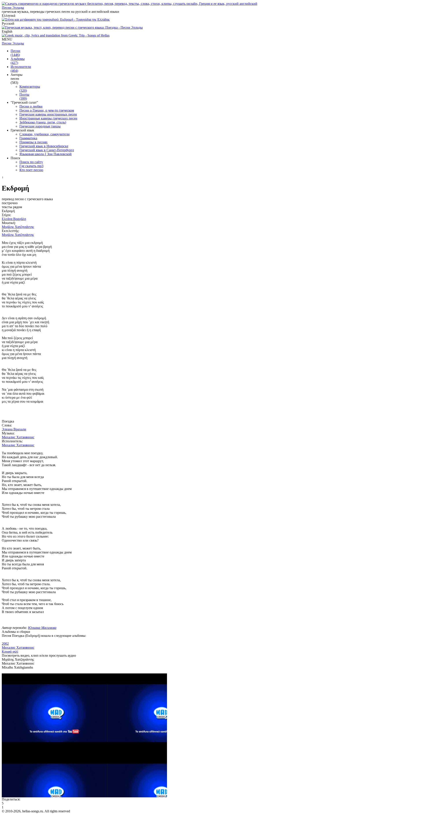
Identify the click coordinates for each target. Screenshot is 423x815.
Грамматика (28, 138)
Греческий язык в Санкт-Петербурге (46, 150)
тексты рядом (12, 207)
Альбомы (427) (18, 61)
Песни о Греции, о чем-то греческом (46, 110)
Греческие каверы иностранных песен (48, 114)
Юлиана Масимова (42, 628)
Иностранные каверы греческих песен (48, 118)
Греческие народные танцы (40, 126)
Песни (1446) (15, 53)
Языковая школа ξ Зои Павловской (45, 154)
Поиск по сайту (31, 162)
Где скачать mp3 (31, 166)
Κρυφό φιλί (10, 651)
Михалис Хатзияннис (18, 437)
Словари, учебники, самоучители (44, 134)
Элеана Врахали (14, 429)
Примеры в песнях (33, 142)
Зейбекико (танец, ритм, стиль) (42, 122)
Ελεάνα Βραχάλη (14, 219)
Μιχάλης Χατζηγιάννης (18, 227)
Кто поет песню (31, 170)
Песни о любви (31, 106)
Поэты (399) (24, 96)
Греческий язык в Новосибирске (43, 146)
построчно (10, 203)
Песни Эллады (13, 7)
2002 (5, 643)
